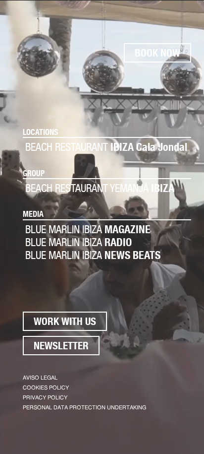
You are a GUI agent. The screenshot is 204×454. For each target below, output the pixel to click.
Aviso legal (40, 378)
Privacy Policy (45, 397)
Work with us (65, 321)
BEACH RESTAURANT (106, 146)
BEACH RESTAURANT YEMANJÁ (99, 188)
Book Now (157, 53)
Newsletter (61, 345)
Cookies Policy (46, 387)
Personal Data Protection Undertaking (84, 407)
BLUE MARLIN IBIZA (88, 229)
